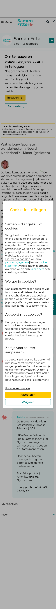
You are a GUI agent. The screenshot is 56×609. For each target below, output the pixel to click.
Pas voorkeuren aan (17, 388)
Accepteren (28, 394)
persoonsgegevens (17, 262)
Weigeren (28, 402)
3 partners (37, 269)
